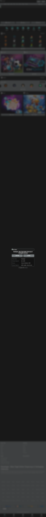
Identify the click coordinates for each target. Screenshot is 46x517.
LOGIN (28, 255)
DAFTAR (17, 255)
